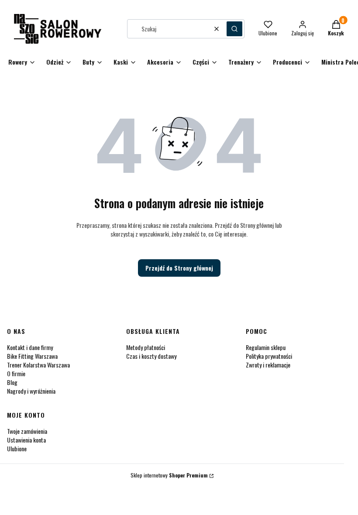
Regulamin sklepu (266, 347)
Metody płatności (145, 347)
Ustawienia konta (26, 439)
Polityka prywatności (269, 355)
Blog (12, 382)
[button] (234, 28)
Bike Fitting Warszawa (32, 355)
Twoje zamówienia (27, 431)
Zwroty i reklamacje (268, 364)
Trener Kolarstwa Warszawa (38, 364)
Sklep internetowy (169, 475)
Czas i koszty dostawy (151, 355)
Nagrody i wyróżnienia (31, 390)
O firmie (16, 373)
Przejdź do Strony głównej (179, 267)
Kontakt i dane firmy (30, 347)
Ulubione (17, 448)
